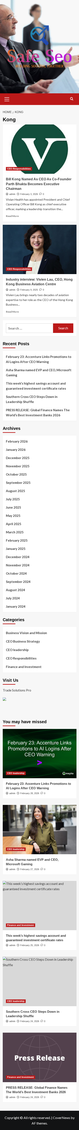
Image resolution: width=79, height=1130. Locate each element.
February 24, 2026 (29, 1021)
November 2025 (17, 466)
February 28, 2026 (29, 793)
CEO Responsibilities (19, 168)
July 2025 (13, 499)
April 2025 (13, 524)
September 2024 (18, 582)
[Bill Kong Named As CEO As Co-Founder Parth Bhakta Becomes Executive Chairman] (39, 149)
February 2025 (17, 540)
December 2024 (17, 557)
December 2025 (17, 458)
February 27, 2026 (29, 869)
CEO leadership (17, 650)
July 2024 (13, 598)
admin (12, 194)
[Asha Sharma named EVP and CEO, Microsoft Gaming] (39, 829)
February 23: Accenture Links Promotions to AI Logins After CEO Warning (38, 359)
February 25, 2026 (29, 945)
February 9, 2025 (29, 289)
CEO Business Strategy (23, 641)
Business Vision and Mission (26, 633)
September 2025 (18, 482)
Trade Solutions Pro (17, 690)
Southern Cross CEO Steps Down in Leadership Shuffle (32, 399)
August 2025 (15, 491)
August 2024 (15, 590)
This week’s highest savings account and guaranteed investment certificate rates (36, 385)
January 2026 (15, 449)
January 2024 (15, 606)
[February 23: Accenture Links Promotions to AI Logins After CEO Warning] (39, 753)
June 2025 (13, 507)
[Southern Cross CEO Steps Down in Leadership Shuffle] (39, 981)
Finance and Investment (24, 667)
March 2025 (15, 532)
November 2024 (17, 565)
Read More (12, 216)
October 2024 (16, 573)
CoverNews (61, 1118)
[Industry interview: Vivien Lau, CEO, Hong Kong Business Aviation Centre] (39, 249)
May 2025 (13, 515)
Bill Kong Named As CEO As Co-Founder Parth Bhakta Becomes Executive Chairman (38, 183)
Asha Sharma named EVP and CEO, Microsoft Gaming (38, 372)
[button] (7, 98)
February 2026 (17, 441)
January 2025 (15, 549)
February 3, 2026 (29, 194)
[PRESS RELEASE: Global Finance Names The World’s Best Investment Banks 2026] (39, 1057)
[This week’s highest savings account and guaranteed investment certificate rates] (39, 905)
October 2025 (16, 474)
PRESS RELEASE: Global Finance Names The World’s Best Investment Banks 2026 (38, 412)
